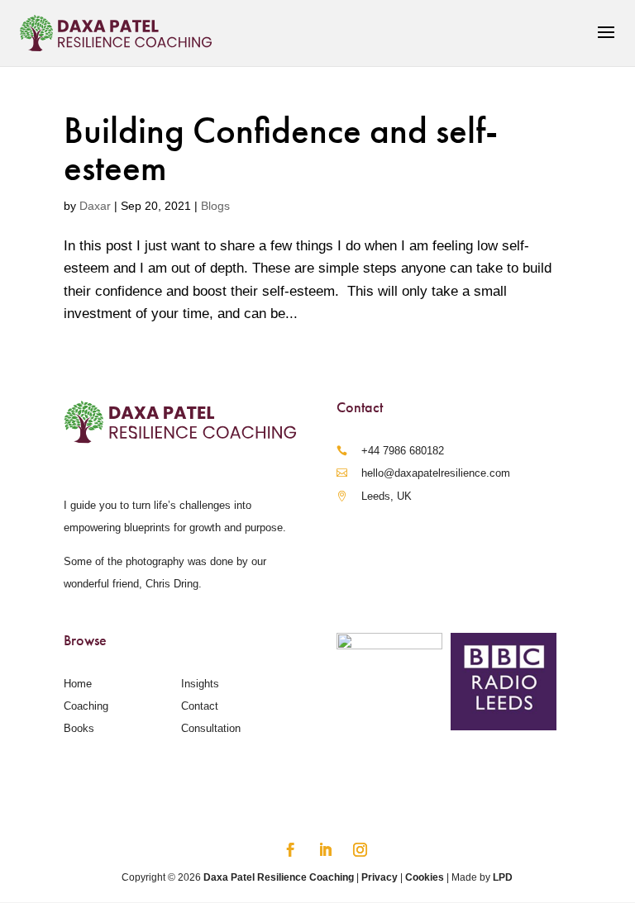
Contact (199, 706)
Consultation (211, 728)
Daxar (95, 205)
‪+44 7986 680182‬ (402, 450)
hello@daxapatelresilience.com (435, 473)
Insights (200, 683)
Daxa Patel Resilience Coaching (278, 877)
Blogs (215, 205)
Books (79, 728)
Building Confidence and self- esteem (281, 149)
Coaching (86, 706)
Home (78, 683)
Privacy (379, 877)
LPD (503, 877)
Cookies (424, 877)
